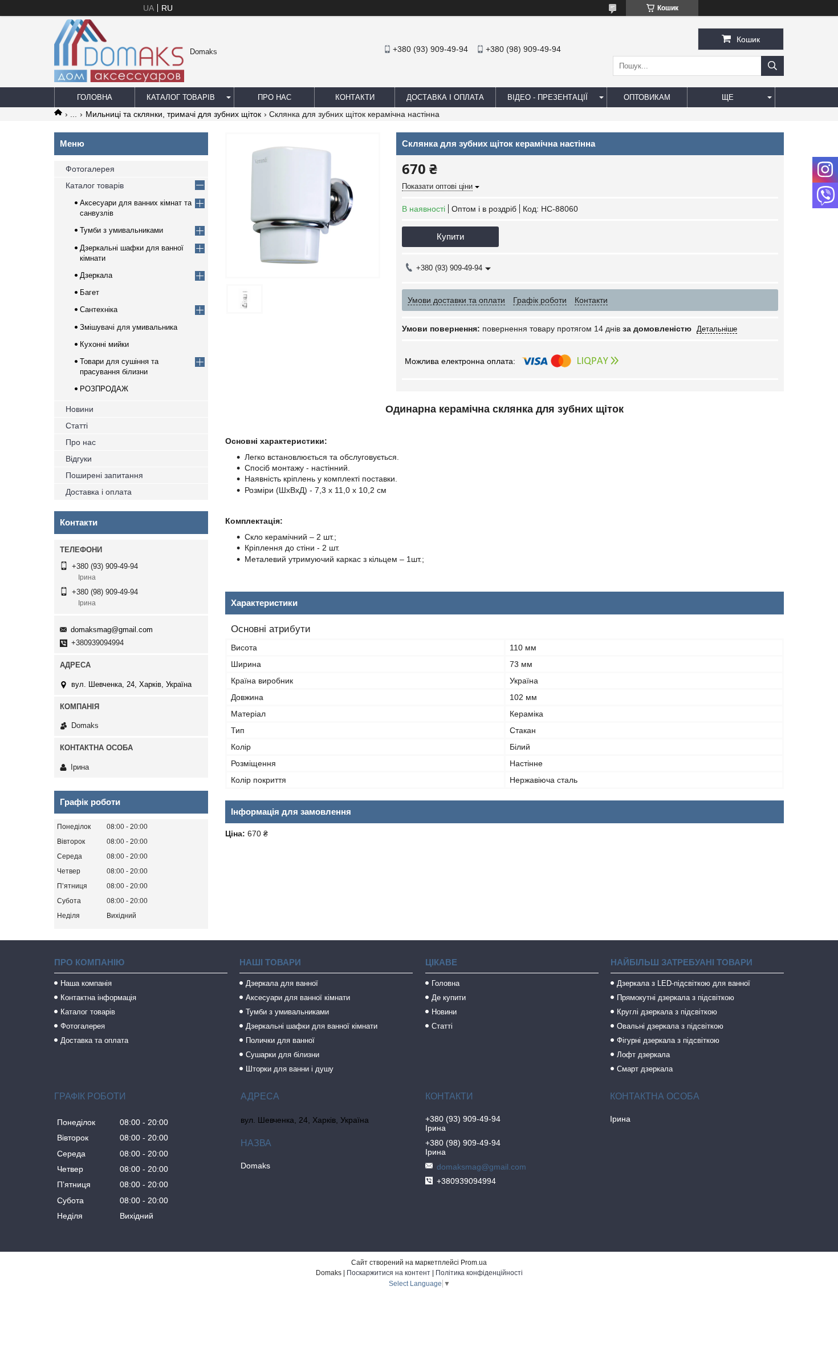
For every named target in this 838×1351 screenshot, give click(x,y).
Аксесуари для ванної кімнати (298, 997)
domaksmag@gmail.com (112, 629)
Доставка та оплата (94, 1040)
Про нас (274, 97)
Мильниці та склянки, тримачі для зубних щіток (173, 114)
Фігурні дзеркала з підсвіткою (668, 1040)
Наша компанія (86, 983)
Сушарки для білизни (282, 1054)
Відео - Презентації (547, 97)
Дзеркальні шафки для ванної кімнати (311, 1026)
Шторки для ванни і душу (289, 1069)
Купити (450, 236)
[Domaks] (119, 79)
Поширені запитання (104, 475)
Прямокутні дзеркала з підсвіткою (675, 997)
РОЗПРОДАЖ (104, 389)
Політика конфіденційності (479, 1273)
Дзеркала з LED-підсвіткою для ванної (683, 983)
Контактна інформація (98, 997)
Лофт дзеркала (643, 1054)
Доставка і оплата (445, 97)
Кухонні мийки (104, 344)
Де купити (449, 997)
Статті (77, 425)
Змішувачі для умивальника (128, 327)
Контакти (355, 97)
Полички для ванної (280, 1040)
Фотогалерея (90, 168)
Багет (89, 292)
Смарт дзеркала (645, 1069)
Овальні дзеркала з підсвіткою (670, 1026)
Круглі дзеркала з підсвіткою (667, 1012)
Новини (79, 409)
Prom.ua (474, 1263)
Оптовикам (647, 97)
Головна (94, 97)
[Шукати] (772, 66)
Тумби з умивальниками (121, 230)
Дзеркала (96, 275)
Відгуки (79, 458)
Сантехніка (98, 309)
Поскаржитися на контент (388, 1273)
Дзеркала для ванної (282, 983)
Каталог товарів (181, 97)
